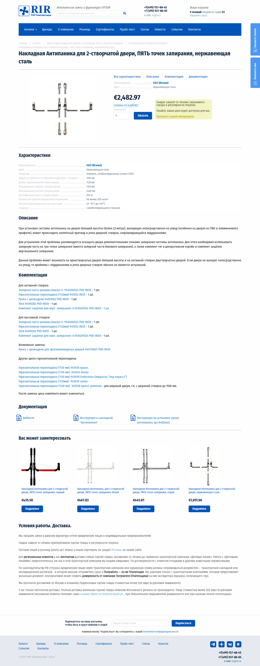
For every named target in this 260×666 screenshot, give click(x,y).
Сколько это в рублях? (126, 105)
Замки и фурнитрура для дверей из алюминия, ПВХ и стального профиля (84, 43)
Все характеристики (127, 76)
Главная (23, 43)
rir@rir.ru (156, 15)
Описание (152, 76)
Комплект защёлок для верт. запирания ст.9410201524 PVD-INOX (60, 335)
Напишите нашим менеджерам (175, 116)
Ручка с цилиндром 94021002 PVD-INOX (44, 299)
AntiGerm (28, 418)
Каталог (29, 29)
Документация (198, 76)
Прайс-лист (127, 29)
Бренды (47, 29)
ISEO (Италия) (160, 83)
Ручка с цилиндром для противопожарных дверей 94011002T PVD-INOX (64, 349)
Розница (84, 29)
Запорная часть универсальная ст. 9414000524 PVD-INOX (55, 290)
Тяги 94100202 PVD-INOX (34, 303)
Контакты (194, 29)
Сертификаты (105, 29)
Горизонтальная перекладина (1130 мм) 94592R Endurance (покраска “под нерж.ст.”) (73, 377)
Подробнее (32, 508)
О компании (66, 29)
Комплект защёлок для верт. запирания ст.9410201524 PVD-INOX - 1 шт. (64, 308)
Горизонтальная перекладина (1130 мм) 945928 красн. (54, 367)
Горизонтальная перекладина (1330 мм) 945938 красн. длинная (60, 386)
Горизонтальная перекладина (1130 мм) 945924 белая (54, 372)
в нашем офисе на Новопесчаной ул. (101, 594)
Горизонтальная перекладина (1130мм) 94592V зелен (53, 381)
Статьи (145, 29)
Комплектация (174, 76)
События (177, 29)
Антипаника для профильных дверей (148, 43)
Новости (160, 29)
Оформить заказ (198, 15)
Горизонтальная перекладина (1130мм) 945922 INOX (52, 294)
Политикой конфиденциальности (160, 631)
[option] (63, 108)
